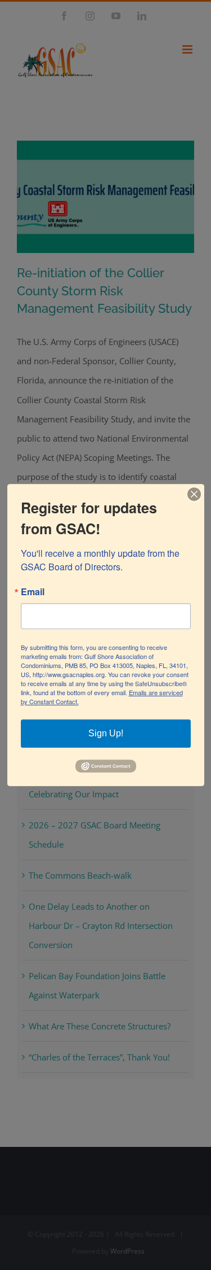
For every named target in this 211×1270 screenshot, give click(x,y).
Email (32, 591)
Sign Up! (105, 733)
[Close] (194, 494)
